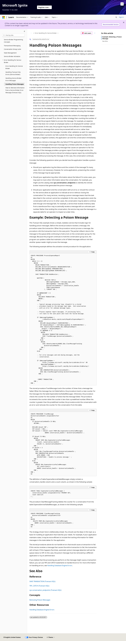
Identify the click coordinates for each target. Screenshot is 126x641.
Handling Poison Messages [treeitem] (15, 84)
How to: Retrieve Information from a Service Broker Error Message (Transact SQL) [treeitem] (15, 90)
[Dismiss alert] (122, 4)
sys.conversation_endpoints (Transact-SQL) (45, 590)
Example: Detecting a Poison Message (112, 38)
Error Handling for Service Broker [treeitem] (14, 67)
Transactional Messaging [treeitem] (12, 46)
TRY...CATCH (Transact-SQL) (39, 586)
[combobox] (13, 35)
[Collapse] (24, 31)
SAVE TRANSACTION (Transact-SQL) (42, 581)
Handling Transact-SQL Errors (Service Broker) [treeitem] (13, 73)
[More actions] (95, 33)
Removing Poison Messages (39, 600)
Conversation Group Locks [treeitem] (12, 49)
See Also (105, 41)
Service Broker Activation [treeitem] (12, 56)
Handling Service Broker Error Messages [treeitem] (13, 79)
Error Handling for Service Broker (46, 33)
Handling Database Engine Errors (59, 565)
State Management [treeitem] (10, 53)
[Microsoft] (3, 17)
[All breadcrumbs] (31, 33)
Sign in (121, 17)
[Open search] (116, 17)
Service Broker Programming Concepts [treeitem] (13, 41)
